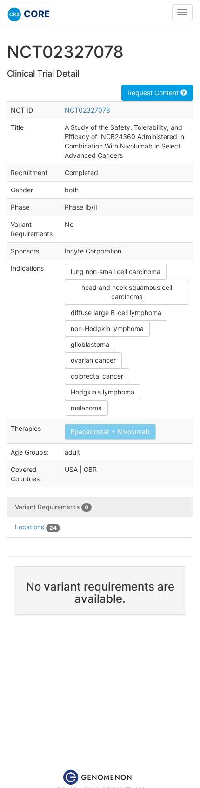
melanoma (86, 408)
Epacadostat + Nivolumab (110, 432)
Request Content (153, 93)
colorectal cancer (97, 376)
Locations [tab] (36, 527)
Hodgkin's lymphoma (102, 392)
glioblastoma (90, 344)
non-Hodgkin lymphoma (107, 328)
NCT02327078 (87, 110)
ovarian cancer (93, 360)
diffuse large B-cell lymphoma (116, 313)
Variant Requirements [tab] (51, 507)
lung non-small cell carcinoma (115, 271)
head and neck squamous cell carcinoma (126, 292)
